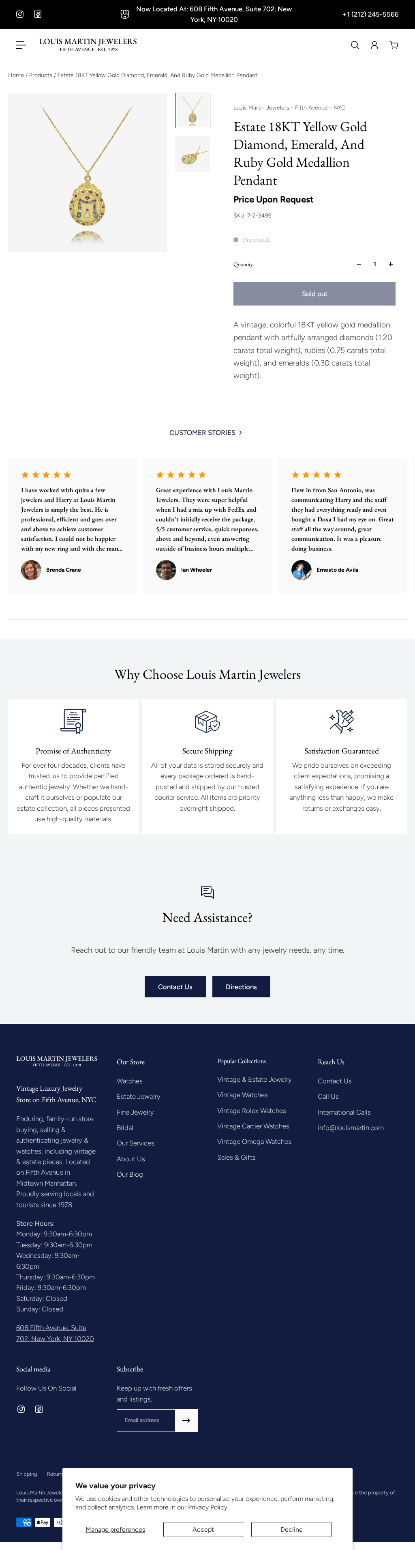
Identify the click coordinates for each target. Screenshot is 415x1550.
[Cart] (394, 45)
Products (41, 75)
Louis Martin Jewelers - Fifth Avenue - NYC (289, 107)
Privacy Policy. (208, 1507)
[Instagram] (20, 14)
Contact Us (175, 987)
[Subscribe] (186, 1420)
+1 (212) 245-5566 (370, 14)
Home (17, 75)
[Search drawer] (355, 45)
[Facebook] (38, 14)
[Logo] (88, 45)
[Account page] (374, 45)
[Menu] (21, 45)
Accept (203, 1529)
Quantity (243, 264)
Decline (291, 1529)
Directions (241, 987)
